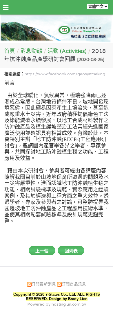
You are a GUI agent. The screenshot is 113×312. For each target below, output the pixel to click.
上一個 (41, 251)
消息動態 (32, 51)
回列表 (71, 251)
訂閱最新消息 (44, 284)
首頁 (9, 51)
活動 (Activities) (67, 51)
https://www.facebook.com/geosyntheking (65, 74)
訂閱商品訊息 (74, 284)
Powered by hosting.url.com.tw (56, 304)
